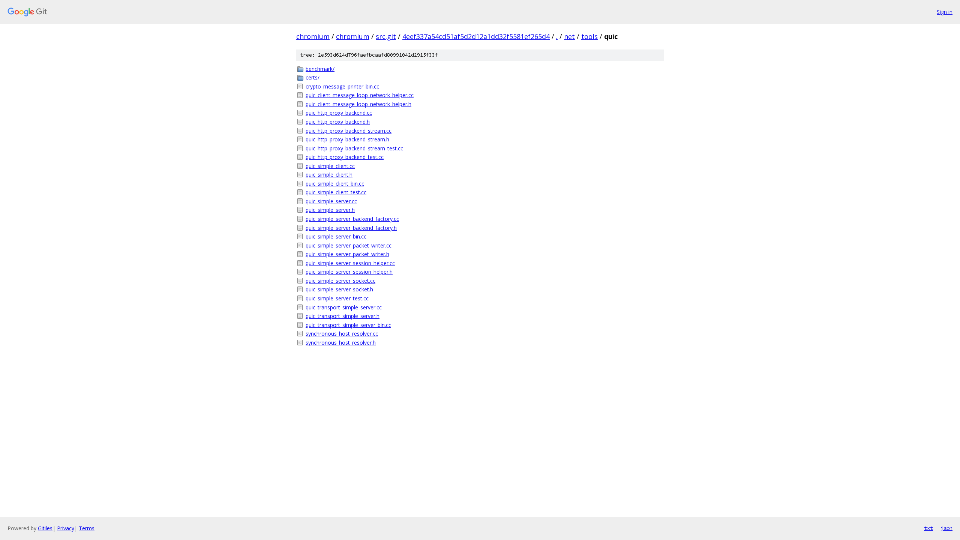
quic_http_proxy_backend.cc (339, 112)
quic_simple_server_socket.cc (340, 280)
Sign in (944, 11)
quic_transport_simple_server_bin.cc (348, 324)
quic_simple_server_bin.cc (336, 236)
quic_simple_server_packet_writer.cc (349, 245)
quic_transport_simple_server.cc (344, 307)
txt (928, 528)
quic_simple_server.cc (331, 201)
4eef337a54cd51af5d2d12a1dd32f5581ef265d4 (476, 36)
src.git (386, 36)
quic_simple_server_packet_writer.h (347, 254)
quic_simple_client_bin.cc (335, 183)
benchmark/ (320, 68)
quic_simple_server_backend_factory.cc (352, 218)
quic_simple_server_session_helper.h (349, 271)
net (569, 36)
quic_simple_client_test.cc (336, 192)
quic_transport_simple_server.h (343, 316)
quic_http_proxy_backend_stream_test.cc (354, 148)
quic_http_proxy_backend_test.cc (345, 156)
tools (589, 36)
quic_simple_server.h (330, 209)
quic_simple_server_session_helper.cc (350, 263)
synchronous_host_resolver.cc (342, 333)
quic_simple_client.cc (330, 166)
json (946, 528)
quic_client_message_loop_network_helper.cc (360, 95)
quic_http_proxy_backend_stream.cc (349, 130)
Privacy (65, 528)
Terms (86, 528)
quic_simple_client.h (329, 174)
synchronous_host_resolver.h (341, 342)
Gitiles (45, 528)
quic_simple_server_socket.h (339, 289)
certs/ (313, 77)
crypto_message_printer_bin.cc (342, 86)
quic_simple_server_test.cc (337, 298)
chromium (313, 36)
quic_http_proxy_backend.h (338, 121)
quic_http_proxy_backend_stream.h (347, 139)
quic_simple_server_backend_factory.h (351, 227)
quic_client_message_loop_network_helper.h (358, 104)
